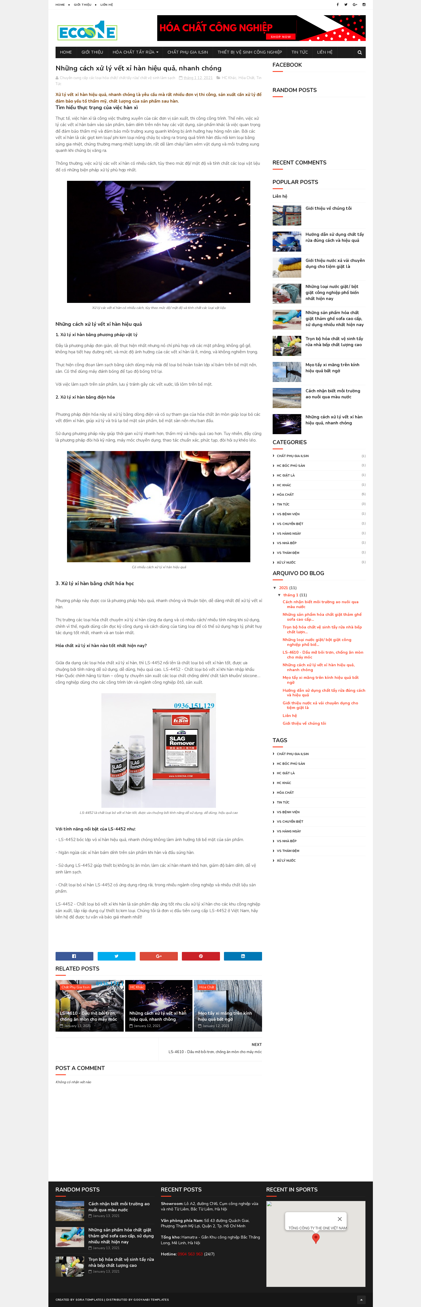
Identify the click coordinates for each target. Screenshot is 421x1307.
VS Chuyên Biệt (290, 524)
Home (60, 5)
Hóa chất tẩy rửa (134, 52)
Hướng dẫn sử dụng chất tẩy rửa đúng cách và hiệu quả (335, 237)
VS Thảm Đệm (288, 553)
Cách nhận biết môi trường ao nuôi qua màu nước (333, 394)
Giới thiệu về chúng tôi (329, 208)
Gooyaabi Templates (151, 1300)
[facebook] (338, 4)
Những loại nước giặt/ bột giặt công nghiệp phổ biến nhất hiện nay (332, 292)
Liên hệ (280, 196)
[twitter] (345, 4)
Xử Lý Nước (286, 563)
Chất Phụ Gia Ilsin (188, 52)
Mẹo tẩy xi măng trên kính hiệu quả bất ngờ (225, 1016)
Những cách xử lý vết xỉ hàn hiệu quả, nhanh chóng (157, 1016)
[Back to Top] (361, 1300)
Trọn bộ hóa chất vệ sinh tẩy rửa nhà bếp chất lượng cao (334, 342)
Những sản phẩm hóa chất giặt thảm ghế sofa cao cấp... (322, 617)
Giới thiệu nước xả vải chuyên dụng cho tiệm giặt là (335, 263)
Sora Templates (89, 1300)
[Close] (340, 1219)
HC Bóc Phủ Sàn (291, 466)
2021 (284, 588)
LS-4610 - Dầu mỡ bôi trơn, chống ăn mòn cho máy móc (88, 1016)
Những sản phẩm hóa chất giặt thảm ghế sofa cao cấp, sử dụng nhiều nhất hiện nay (335, 319)
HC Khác (229, 78)
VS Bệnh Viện (288, 514)
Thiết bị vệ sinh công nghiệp (250, 52)
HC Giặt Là (286, 475)
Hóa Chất (246, 78)
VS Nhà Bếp (287, 543)
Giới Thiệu (83, 5)
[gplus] (355, 4)
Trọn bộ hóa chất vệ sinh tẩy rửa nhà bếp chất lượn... (322, 629)
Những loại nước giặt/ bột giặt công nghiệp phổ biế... (317, 642)
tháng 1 (292, 595)
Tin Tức (300, 52)
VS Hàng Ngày (289, 534)
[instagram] (364, 4)
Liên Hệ (107, 5)
